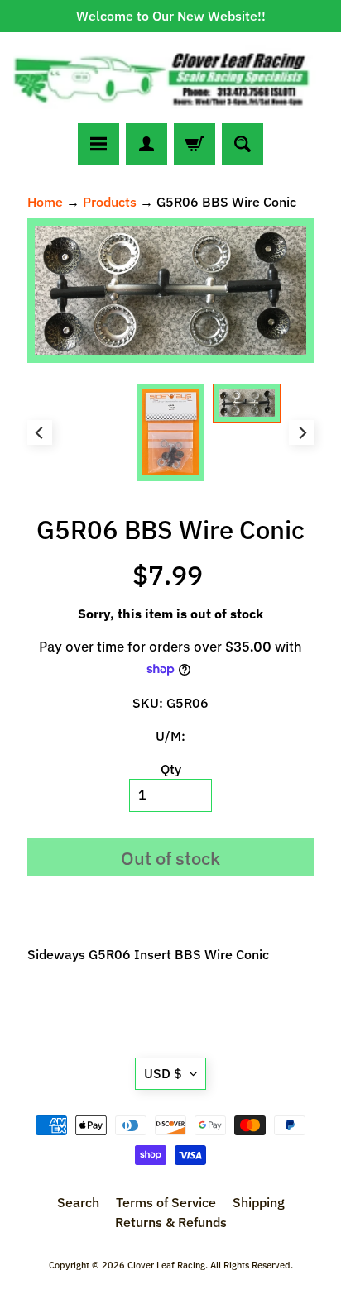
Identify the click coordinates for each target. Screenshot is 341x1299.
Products (110, 201)
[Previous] (39, 432)
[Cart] (194, 144)
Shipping (259, 1202)
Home (45, 201)
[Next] (301, 432)
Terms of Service (166, 1202)
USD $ (163, 1073)
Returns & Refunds (171, 1222)
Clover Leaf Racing (166, 1265)
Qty (171, 769)
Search (78, 1202)
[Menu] (98, 144)
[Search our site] (242, 144)
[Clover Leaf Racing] (170, 77)
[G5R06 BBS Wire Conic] (247, 403)
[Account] (146, 144)
